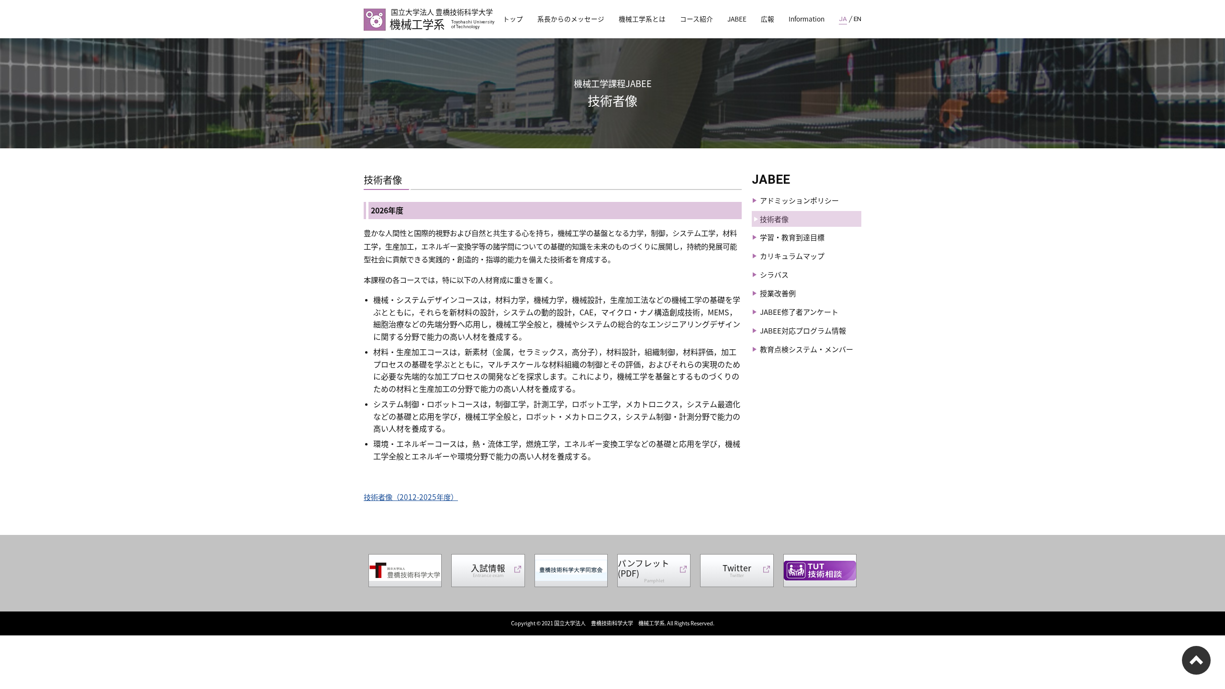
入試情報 (488, 570)
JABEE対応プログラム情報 (803, 330)
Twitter (737, 570)
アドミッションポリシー (799, 200)
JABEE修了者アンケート (799, 312)
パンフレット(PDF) (643, 570)
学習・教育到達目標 (792, 237)
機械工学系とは (642, 18)
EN (857, 18)
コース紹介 (696, 18)
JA (843, 18)
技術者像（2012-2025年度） (411, 496)
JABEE (736, 18)
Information (806, 18)
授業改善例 (778, 293)
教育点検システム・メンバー (806, 349)
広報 (767, 18)
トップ (513, 18)
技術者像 (774, 219)
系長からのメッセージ (570, 18)
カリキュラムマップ (792, 256)
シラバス (774, 274)
